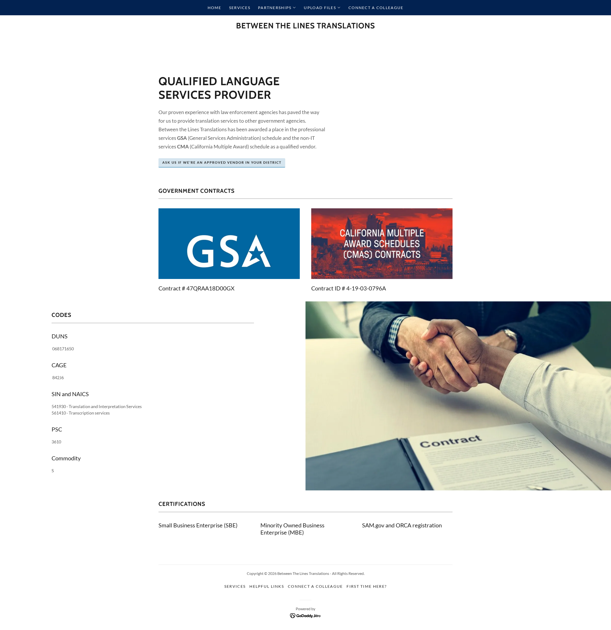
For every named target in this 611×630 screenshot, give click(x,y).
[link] (305, 26)
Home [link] (214, 7)
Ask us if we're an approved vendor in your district (221, 162)
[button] (277, 7)
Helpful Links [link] (266, 586)
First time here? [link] (367, 586)
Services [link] (239, 7)
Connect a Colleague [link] (375, 7)
